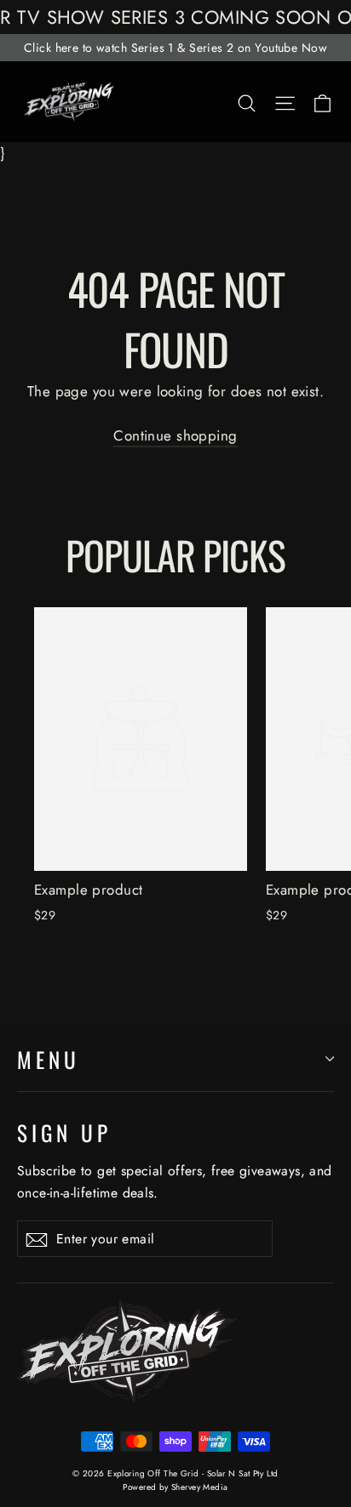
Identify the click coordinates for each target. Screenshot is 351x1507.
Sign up (64, 1132)
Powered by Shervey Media (175, 1487)
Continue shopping (175, 435)
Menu (48, 1059)
